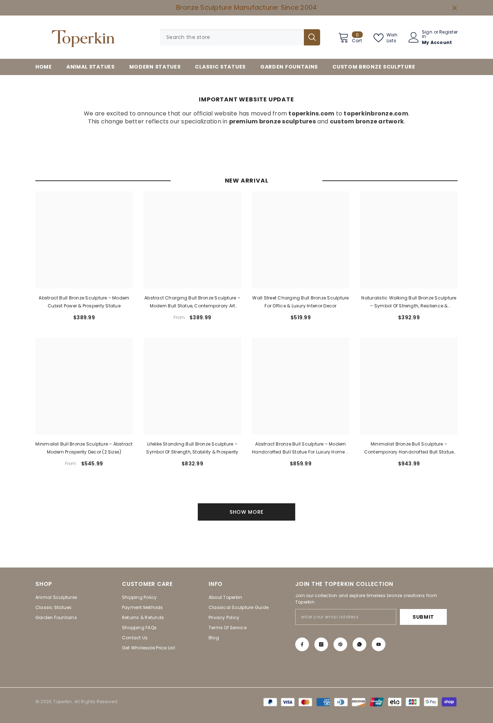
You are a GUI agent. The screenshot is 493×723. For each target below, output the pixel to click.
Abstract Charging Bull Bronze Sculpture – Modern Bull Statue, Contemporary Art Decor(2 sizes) (192, 302)
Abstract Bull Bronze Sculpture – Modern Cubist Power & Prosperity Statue (84, 302)
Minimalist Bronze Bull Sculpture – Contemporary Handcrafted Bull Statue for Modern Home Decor (409, 448)
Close (454, 8)
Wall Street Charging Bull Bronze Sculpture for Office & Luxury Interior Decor (300, 302)
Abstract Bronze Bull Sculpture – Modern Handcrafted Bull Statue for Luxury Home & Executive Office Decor (300, 448)
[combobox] (232, 37)
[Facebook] (302, 644)
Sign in (427, 34)
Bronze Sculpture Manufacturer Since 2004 (246, 7)
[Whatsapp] (359, 644)
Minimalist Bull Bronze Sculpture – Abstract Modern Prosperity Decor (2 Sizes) (83, 448)
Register (448, 32)
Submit (423, 617)
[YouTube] (378, 644)
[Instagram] (321, 644)
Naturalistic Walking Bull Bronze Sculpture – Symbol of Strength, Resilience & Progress (408, 302)
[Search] (240, 37)
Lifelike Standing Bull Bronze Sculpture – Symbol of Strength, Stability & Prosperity (192, 448)
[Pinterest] (340, 644)
